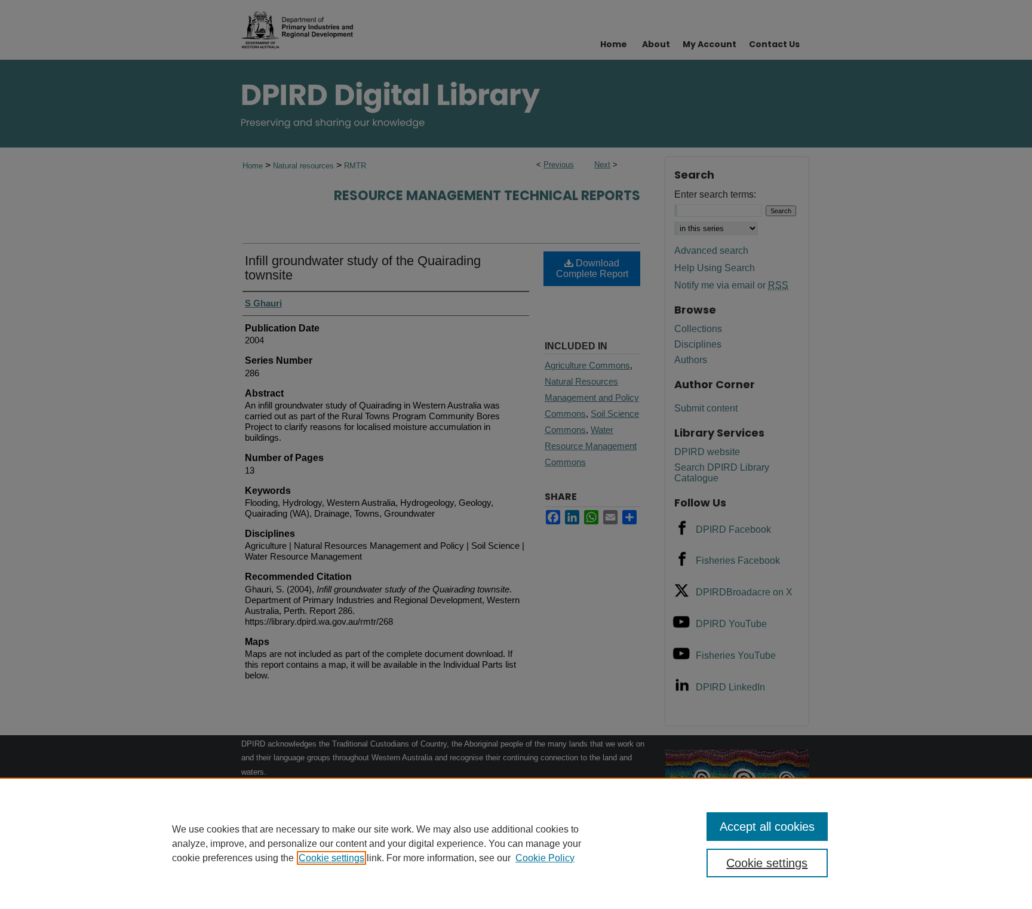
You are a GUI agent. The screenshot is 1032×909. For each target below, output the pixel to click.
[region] (516, 843)
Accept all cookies (767, 826)
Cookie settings (331, 858)
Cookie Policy (545, 858)
